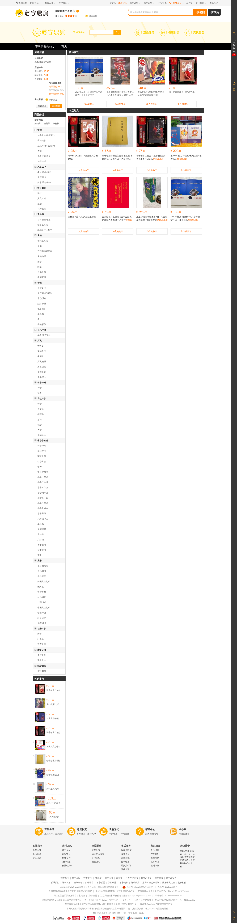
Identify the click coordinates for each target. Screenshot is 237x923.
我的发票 (125, 869)
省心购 (182, 829)
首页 (64, 46)
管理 (39, 282)
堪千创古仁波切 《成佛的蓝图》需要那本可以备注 (53, 732)
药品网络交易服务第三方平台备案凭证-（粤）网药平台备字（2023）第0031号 (100, 904)
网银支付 (66, 854)
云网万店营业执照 (142, 900)
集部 (39, 261)
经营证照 (92, 895)
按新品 (47, 123)
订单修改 (125, 862)
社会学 (40, 639)
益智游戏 (41, 592)
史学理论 (41, 377)
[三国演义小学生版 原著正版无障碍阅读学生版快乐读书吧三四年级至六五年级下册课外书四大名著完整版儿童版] (40, 742)
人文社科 (41, 198)
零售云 (119, 878)
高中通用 (41, 545)
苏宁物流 (109, 878)
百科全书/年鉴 (43, 219)
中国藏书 (41, 277)
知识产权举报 (131, 878)
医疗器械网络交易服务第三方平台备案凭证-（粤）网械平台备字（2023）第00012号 (80, 900)
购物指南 (37, 845)
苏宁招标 (124, 882)
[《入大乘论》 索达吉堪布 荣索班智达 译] (41, 812)
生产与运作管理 (44, 293)
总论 (39, 419)
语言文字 (41, 644)
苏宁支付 (66, 850)
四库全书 (41, 272)
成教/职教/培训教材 (46, 146)
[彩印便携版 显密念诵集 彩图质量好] (40, 770)
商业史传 (41, 288)
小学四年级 (42, 493)
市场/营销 (41, 298)
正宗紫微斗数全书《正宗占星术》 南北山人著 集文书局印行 (117, 219)
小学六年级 (42, 503)
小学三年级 (42, 487)
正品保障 (49, 829)
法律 (39, 130)
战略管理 (41, 303)
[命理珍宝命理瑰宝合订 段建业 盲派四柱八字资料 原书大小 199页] (40, 756)
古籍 (39, 235)
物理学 (40, 414)
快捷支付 (66, 858)
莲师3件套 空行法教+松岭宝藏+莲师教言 (53, 803)
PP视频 (98, 878)
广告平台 (89, 882)
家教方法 (41, 660)
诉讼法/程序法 (43, 156)
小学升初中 (42, 508)
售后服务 (126, 845)
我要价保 (125, 854)
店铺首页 (42, 106)
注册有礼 (122, 3)
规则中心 (155, 865)
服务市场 (155, 862)
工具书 (40, 214)
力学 (39, 430)
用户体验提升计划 (150, 882)
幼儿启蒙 (41, 597)
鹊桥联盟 (112, 882)
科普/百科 (41, 618)
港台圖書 (41, 188)
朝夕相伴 (182, 882)
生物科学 (41, 435)
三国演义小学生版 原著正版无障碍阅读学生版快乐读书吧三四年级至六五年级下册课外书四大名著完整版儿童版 (53, 746)
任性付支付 (67, 865)
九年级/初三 (42, 519)
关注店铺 (56, 106)
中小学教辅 (42, 440)
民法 (39, 151)
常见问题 (37, 858)
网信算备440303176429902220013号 (156, 904)
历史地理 (41, 361)
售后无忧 (114, 829)
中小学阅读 (42, 472)
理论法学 (41, 140)
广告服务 (155, 854)
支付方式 (67, 845)
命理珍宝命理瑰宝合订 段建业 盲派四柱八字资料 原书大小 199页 (53, 760)
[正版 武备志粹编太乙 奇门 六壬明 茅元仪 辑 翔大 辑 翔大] (152, 192)
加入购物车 (89, 104)
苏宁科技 (65, 878)
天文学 (40, 409)
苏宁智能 (159, 878)
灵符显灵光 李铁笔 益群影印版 (52, 788)
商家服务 (155, 845)
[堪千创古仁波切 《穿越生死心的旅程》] (40, 685)
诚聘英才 (66, 882)
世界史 (40, 346)
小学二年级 (42, 482)
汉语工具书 (42, 225)
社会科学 (41, 628)
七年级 (40, 534)
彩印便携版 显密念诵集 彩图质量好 (52, 774)
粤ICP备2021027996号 (167, 887)
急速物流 (82, 829)
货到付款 (66, 862)
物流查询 (96, 862)
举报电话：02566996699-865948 (169, 895)
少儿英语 (41, 576)
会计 (39, 319)
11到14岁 (41, 602)
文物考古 (41, 351)
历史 (39, 340)
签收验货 (96, 858)
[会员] (234, 33)
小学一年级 (42, 477)
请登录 (113, 3)
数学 (39, 404)
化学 (39, 425)
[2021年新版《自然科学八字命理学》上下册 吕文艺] (186, 192)
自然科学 (41, 398)
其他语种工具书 (44, 230)
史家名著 (41, 372)
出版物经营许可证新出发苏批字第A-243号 (115, 891)
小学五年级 (42, 498)
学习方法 (41, 451)
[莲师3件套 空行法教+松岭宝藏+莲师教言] (40, 798)
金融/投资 (41, 324)
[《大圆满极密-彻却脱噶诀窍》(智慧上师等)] (40, 714)
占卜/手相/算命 (44, 182)
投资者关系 (146, 878)
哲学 (39, 388)
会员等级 (37, 854)
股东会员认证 (168, 882)
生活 (39, 203)
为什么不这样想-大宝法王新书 (53, 704)
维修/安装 (125, 858)
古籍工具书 (42, 241)
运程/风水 (41, 177)
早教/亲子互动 (43, 335)
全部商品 (39, 119)
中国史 (40, 356)
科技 (39, 193)
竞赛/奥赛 (41, 529)
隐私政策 (135, 882)
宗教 (39, 393)
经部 (39, 267)
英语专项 (41, 456)
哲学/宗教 (41, 382)
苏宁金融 (76, 878)
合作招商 (155, 850)
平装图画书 (42, 566)
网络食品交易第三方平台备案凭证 (69, 895)
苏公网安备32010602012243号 (140, 887)
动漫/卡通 (41, 613)
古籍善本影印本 (44, 251)
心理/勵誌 (41, 209)
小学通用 (41, 513)
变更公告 (126, 900)
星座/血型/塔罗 (44, 172)
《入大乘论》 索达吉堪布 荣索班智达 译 (53, 817)
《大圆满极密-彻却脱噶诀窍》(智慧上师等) (53, 718)
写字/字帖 (41, 446)
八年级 (40, 539)
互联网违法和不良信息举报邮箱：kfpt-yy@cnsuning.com (125, 895)
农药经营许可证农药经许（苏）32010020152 (175, 900)
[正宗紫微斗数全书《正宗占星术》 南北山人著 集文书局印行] (117, 192)
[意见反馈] (234, 912)
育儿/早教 (41, 330)
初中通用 (41, 550)
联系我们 (55, 882)
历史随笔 (41, 367)
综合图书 (41, 665)
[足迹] (234, 83)
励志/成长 (41, 623)
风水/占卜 (41, 167)
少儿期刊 (41, 571)
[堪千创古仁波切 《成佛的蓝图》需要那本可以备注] (40, 728)
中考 (39, 466)
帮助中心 (150, 829)
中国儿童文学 (43, 607)
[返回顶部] (234, 918)
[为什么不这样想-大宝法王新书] (40, 699)
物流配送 (96, 845)
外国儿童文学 (43, 581)
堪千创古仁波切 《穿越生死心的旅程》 (53, 690)
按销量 (38, 123)
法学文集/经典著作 (46, 135)
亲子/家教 (41, 650)
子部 (39, 246)
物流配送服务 (98, 854)
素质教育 (41, 655)
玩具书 (40, 587)
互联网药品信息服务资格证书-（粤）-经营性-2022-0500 (163, 891)
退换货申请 (126, 865)
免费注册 (37, 850)
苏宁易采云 (171, 878)
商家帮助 (155, 858)
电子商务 (41, 309)
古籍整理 (41, 256)
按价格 (56, 123)
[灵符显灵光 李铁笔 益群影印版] (40, 784)
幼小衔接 (41, 461)
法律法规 (41, 161)
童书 (39, 560)
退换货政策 (126, 850)
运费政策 (96, 850)
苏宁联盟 (101, 882)
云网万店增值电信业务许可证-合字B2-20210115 (70, 891)
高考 (39, 555)
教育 (39, 634)
